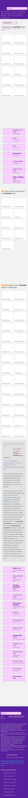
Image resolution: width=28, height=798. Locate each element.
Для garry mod (5, 13)
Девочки (10, 15)
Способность (20, 13)
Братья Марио (21, 11)
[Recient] (5, 8)
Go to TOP (14, 698)
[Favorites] (2, 8)
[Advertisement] (14, 112)
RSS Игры (25, 719)
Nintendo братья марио (18, 578)
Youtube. (12, 534)
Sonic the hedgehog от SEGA (18, 569)
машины (12, 13)
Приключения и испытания (17, 654)
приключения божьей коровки (18, 605)
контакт (3, 765)
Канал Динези (17, 669)
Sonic (2, 11)
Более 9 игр (17, 162)
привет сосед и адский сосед (18, 179)
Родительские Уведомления (15, 757)
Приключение (18, 15)
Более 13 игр (17, 170)
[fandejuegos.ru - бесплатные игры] (11, 707)
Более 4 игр (17, 154)
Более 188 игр (18, 131)
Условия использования (8, 763)
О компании (20, 763)
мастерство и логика (18, 596)
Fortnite (13, 11)
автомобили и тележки (18, 662)
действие (4, 15)
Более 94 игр (16, 613)
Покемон (7, 11)
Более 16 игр (16, 146)
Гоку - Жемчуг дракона (18, 637)
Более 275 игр (18, 621)
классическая (5, 17)
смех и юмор (16, 139)
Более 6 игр (16, 587)
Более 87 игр (18, 628)
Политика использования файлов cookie (12, 761)
